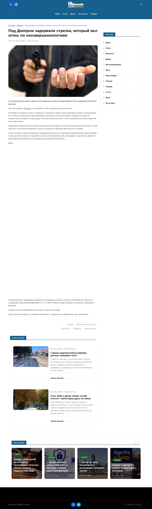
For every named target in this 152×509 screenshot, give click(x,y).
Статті (108, 92)
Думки (73, 14)
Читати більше (57, 378)
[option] (27, 463)
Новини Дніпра (91, 329)
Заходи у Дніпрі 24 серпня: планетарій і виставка (123, 468)
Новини (20, 25)
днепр (71, 324)
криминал (77, 329)
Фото (108, 98)
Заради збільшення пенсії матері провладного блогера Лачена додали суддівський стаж (26, 465)
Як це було (83, 14)
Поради (94, 14)
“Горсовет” (27, 108)
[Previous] (135, 442)
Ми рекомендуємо (113, 65)
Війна (57, 14)
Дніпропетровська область (87, 324)
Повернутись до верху (134, 504)
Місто (108, 70)
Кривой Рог (66, 329)
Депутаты (110, 54)
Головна (11, 25)
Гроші (65, 14)
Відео (108, 43)
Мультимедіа (111, 76)
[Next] (138, 442)
